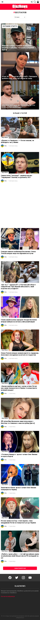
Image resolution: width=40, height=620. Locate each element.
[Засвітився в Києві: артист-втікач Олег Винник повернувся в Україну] (20, 475)
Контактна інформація (8, 596)
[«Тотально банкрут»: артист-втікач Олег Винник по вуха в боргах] (20, 441)
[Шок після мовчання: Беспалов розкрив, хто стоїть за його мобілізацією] (20, 95)
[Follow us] (32, 2)
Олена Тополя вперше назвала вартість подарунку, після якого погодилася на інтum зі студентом (20, 354)
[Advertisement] (20, 205)
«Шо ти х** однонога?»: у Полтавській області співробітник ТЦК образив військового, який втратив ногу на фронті (18, 286)
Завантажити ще (20, 568)
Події (3, 281)
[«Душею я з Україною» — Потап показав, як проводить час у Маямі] (20, 127)
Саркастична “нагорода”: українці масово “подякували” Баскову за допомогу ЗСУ (16, 176)
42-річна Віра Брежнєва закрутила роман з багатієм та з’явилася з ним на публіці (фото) (18, 422)
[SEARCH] (35, 2)
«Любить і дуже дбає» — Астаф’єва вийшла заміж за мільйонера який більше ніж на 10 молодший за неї (20, 556)
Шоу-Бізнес (5, 137)
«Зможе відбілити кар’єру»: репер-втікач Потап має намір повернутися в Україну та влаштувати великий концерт (19, 388)
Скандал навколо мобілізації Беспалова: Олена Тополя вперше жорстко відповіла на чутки (18, 252)
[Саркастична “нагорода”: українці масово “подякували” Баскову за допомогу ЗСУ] (20, 163)
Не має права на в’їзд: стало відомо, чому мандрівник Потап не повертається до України (18, 522)
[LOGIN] (38, 2)
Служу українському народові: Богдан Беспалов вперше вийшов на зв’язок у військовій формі (19, 321)
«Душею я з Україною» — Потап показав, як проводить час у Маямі (17, 141)
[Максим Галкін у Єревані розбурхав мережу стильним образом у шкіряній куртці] (20, 37)
